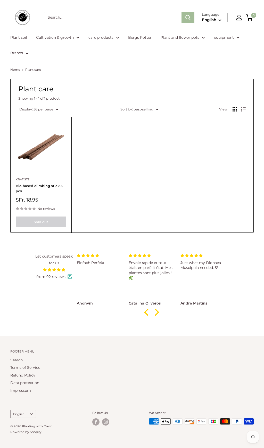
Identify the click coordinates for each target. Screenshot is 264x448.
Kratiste (22, 179)
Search (16, 360)
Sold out (41, 222)
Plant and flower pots (180, 37)
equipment (224, 37)
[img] (54, 269)
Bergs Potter (140, 37)
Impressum (20, 390)
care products (100, 37)
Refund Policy (22, 375)
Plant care (33, 69)
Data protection (24, 382)
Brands (16, 53)
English (18, 414)
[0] (249, 17)
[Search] (188, 17)
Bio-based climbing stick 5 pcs (39, 188)
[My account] (239, 17)
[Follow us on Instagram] (105, 422)
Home (15, 69)
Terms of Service (25, 367)
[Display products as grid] (235, 109)
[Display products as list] (243, 109)
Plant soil (18, 37)
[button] (147, 312)
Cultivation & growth (55, 37)
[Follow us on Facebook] (96, 422)
